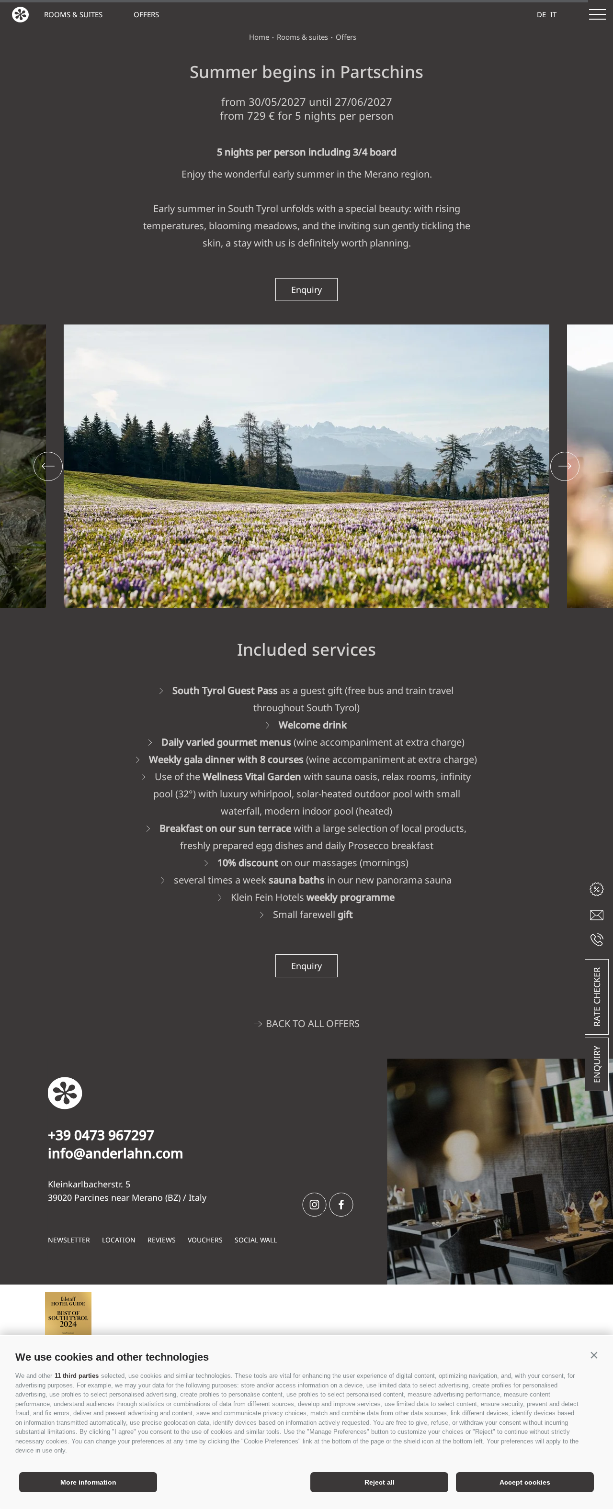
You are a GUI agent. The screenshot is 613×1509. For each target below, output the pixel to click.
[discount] (596, 889)
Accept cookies (524, 1482)
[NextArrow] (564, 466)
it (553, 14)
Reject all (379, 1482)
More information (88, 1482)
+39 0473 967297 (101, 1135)
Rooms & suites (73, 14)
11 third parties (77, 1375)
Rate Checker (596, 997)
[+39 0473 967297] (596, 939)
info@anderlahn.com (115, 1153)
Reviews (162, 1239)
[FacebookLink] (341, 1205)
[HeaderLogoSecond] (20, 14)
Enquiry (596, 1064)
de (541, 14)
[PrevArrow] (48, 466)
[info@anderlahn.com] (596, 915)
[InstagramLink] (315, 1205)
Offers (146, 14)
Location (119, 1239)
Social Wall (256, 1239)
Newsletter (69, 1239)
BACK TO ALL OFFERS (313, 1023)
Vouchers (205, 1239)
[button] (594, 1355)
